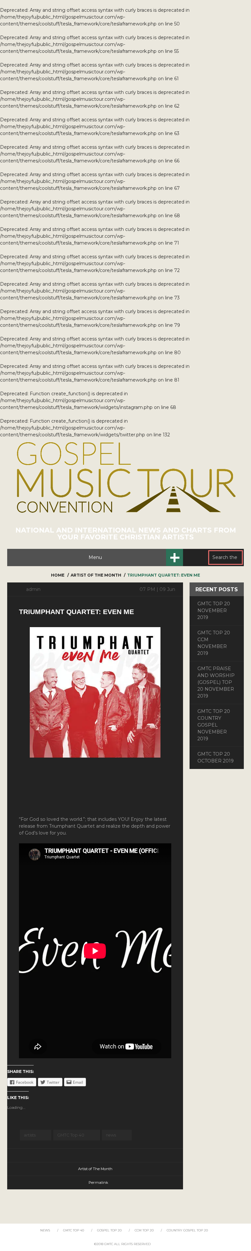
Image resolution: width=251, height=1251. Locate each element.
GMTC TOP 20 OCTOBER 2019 (215, 757)
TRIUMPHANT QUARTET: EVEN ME (76, 611)
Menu (95, 557)
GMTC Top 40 (70, 1135)
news (111, 1135)
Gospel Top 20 (109, 1230)
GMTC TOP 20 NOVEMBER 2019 (213, 610)
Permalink (98, 1182)
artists (30, 1135)
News (45, 1230)
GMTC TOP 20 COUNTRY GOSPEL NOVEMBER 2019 (213, 725)
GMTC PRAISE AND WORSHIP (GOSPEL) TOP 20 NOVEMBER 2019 (216, 682)
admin (33, 589)
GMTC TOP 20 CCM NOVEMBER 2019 (213, 643)
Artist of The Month (96, 575)
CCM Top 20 (144, 1230)
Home (57, 575)
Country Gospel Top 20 (187, 1230)
